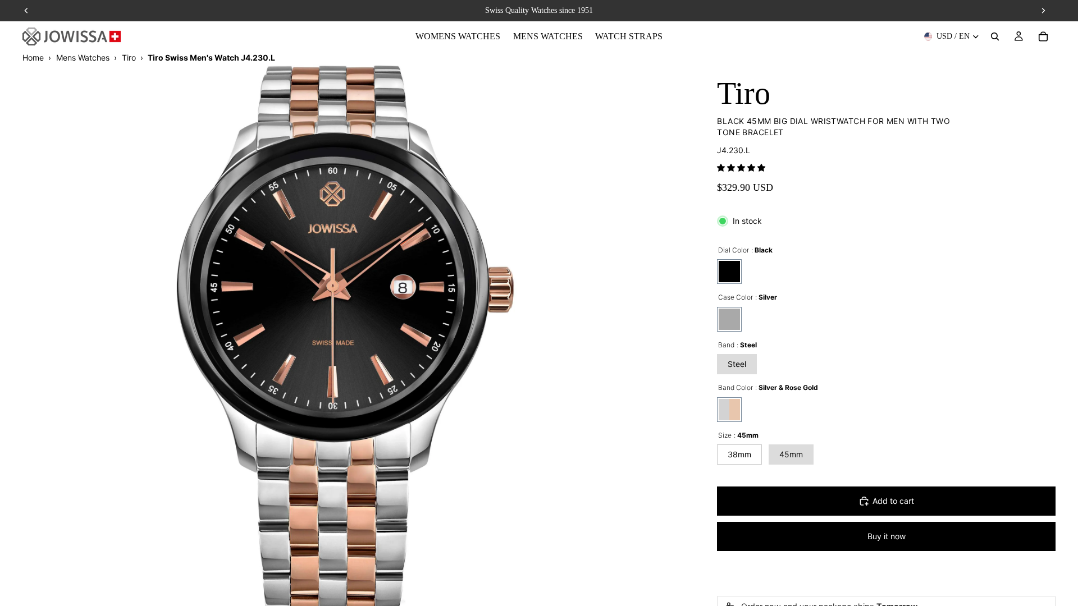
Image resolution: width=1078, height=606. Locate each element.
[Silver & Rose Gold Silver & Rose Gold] (729, 409)
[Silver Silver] (729, 319)
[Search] (995, 36)
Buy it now (886, 536)
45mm (791, 454)
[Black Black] (729, 271)
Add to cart (893, 501)
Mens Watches (82, 57)
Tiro (129, 57)
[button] (741, 167)
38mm (739, 454)
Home (33, 57)
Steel (737, 364)
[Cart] (1043, 36)
